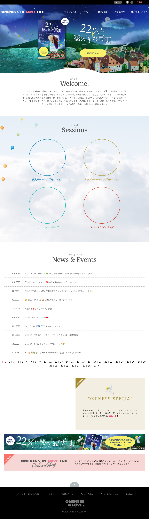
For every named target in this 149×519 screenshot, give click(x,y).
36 (89, 366)
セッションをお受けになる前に (27, 494)
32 (67, 366)
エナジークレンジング (47, 227)
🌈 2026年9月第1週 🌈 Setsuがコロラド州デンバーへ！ (49, 300)
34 (78, 366)
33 (72, 366)
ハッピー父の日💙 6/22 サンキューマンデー (43, 326)
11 (50, 362)
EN (147, 2)
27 (139, 362)
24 (122, 362)
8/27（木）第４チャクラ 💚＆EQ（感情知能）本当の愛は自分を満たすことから (59, 273)
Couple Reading (101, 157)
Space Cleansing (102, 205)
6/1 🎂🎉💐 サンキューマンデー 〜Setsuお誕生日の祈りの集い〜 (53, 353)
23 (116, 362)
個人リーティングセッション (47, 179)
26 (133, 362)
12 (56, 362)
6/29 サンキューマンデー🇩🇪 (36, 317)
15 (72, 362)
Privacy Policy (87, 494)
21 (105, 362)
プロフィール (70, 12)
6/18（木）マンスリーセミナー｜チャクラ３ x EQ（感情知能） (52, 335)
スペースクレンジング (101, 227)
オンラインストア (139, 12)
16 (78, 362)
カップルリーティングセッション (101, 179)
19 (94, 362)
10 (45, 362)
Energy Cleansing (47, 205)
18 (89, 362)
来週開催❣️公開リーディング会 (38, 309)
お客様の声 (120, 12)
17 (83, 362)
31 (61, 366)
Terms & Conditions (109, 494)
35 (84, 366)
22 (111, 362)
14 (67, 362)
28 (144, 362)
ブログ (52, 494)
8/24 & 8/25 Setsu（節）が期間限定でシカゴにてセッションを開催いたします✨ (59, 291)
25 (128, 362)
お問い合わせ (68, 494)
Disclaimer (130, 494)
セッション (103, 12)
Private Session (47, 157)
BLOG (118, 2)
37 (95, 366)
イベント (87, 12)
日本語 (139, 2)
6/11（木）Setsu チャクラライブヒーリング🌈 (45, 344)
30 (56, 366)
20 (100, 362)
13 (61, 362)
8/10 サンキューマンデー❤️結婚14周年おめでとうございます (51, 282)
